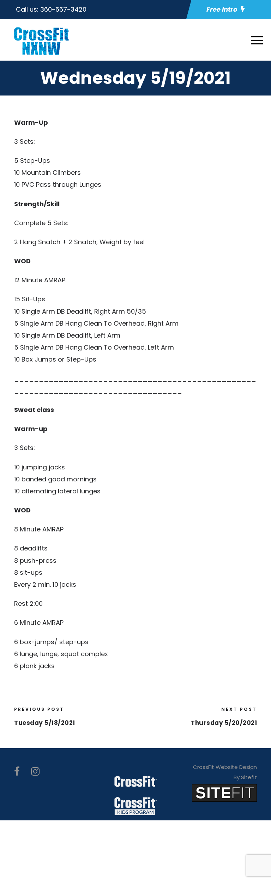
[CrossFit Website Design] (224, 792)
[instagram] (35, 771)
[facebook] (17, 771)
